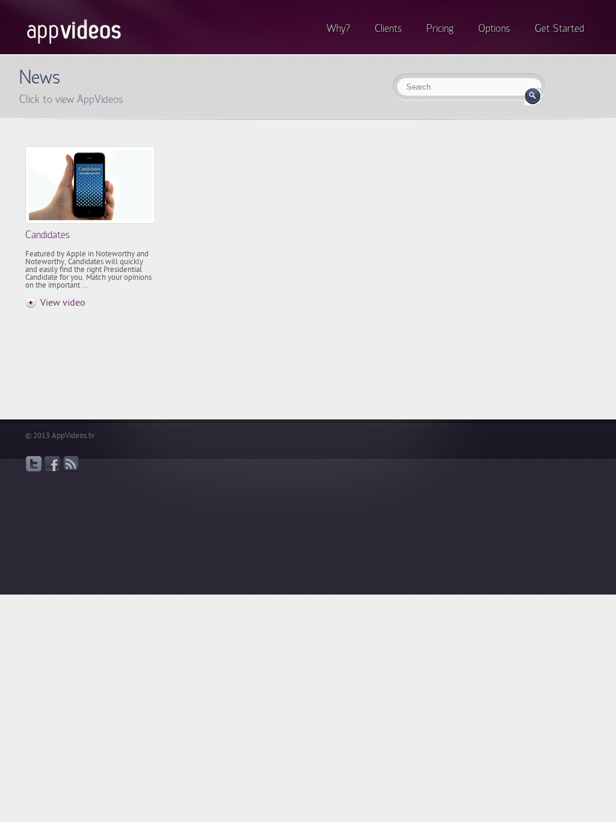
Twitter (33, 464)
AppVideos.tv (73, 435)
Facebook (52, 464)
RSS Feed (71, 464)
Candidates (47, 234)
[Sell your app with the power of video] (73, 44)
